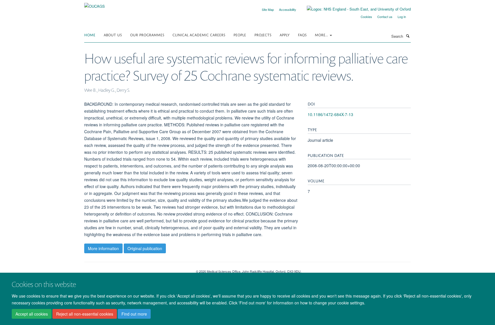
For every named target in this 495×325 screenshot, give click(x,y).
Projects (262, 34)
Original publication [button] (144, 248)
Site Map (268, 9)
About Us (113, 34)
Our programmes (147, 34)
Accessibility (287, 9)
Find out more (134, 314)
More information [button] (103, 248)
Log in (402, 16)
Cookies (366, 16)
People (239, 34)
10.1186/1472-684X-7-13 (330, 114)
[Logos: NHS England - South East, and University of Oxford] (354, 9)
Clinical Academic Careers (198, 34)
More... (322, 34)
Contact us (384, 16)
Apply (285, 34)
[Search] (407, 36)
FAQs (302, 34)
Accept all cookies (31, 314)
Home (89, 34)
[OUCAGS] (94, 4)
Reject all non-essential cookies (84, 314)
